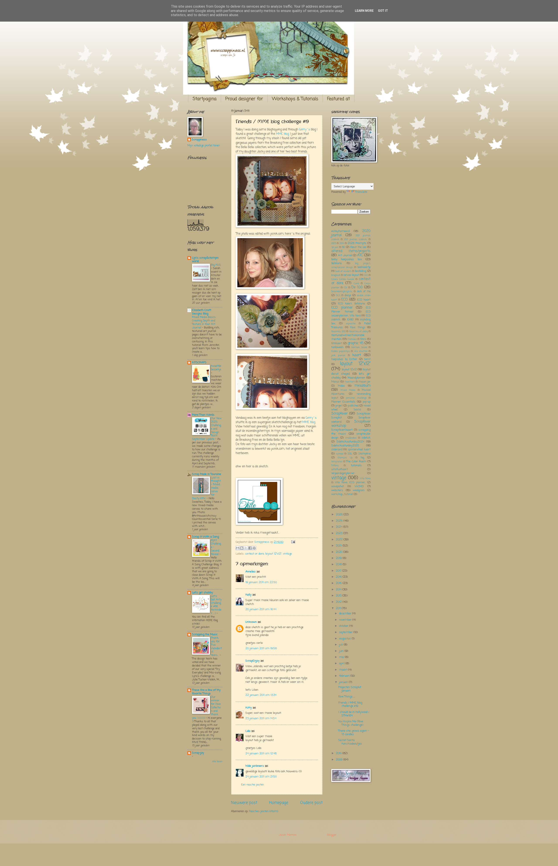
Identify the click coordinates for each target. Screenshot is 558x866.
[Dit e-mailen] (237, 548)
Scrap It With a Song (205, 537)
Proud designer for (244, 99)
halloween (337, 347)
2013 (339, 596)
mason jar (365, 382)
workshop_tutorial (342, 494)
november (345, 620)
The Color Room (356, 461)
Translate (361, 192)
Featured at (338, 99)
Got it (383, 10)
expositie (351, 323)
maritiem (350, 382)
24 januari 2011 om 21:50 (261, 777)
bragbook (335, 275)
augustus (345, 639)
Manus (335, 382)
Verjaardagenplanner (343, 473)
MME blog (282, 134)
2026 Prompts (357, 243)
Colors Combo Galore (342, 279)
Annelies (250, 572)
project (339, 406)
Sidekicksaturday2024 (350, 442)
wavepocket (337, 487)
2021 (339, 546)
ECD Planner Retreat (351, 310)
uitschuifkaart (339, 469)
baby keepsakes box (346, 259)
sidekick (366, 438)
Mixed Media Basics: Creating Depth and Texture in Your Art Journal (204, 322)
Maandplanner (356, 378)
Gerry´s (304, 129)
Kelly (248, 595)
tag (362, 458)
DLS (338, 295)
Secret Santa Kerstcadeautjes (350, 742)
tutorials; (356, 465)
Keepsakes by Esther (344, 359)
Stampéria (364, 454)
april (342, 663)
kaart (356, 355)
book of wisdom (343, 271)
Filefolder (352, 339)
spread (339, 454)
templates (336, 461)
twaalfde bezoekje (216, 368)
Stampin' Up (345, 457)
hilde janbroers (254, 766)
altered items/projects (351, 251)
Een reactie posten (252, 785)
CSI (345, 287)
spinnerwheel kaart (359, 450)
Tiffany (335, 465)
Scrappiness (199, 140)
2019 (339, 558)
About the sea (358, 247)
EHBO (350, 320)
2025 (340, 521)
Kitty (248, 708)
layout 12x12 (349, 369)
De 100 (357, 287)
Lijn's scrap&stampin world (205, 259)
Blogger (332, 835)
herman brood (359, 347)
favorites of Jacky (358, 331)
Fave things (357, 328)
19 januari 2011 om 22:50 (261, 582)
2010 (339, 753)
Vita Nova (365, 478)
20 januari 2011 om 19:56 (261, 648)
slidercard (336, 450)
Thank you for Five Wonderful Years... (216, 647)
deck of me (364, 292)
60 (343, 247)
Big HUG (216, 265)
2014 (339, 590)
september (346, 632)
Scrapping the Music (205, 634)
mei (342, 657)
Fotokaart (336, 343)
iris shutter (360, 351)
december (345, 613)
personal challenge (356, 398)
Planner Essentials (343, 402)
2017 (339, 571)
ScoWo (357, 410)
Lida (247, 731)
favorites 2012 (338, 331)
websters (337, 490)
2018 (339, 564)
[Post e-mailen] (292, 542)
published (353, 406)
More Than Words (203, 415)
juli (341, 645)
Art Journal (345, 256)
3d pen (334, 247)
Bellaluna (336, 263)
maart (343, 670)
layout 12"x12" (273, 554)
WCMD (359, 486)
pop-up (367, 402)
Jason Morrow (287, 835)
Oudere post (311, 803)
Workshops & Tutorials (295, 99)
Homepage (278, 803)
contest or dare (254, 554)
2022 (340, 540)
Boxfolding (360, 271)
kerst (367, 359)
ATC (360, 255)
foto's (363, 339)
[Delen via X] (246, 548)
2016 (339, 577)
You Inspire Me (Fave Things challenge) (350, 723)
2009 (339, 760)
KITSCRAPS (199, 362)
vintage (287, 554)
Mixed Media (348, 390)
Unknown (251, 622)
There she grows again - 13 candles (353, 732)
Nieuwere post (244, 803)
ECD (344, 299)
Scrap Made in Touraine (206, 474)
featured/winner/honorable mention (347, 337)
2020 (339, 552)
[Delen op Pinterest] (254, 548)
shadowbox (351, 438)
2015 (339, 583)
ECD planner (342, 307)
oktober (344, 626)
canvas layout (351, 275)
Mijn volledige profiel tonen (203, 145)
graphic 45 (356, 343)
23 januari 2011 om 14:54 (260, 718)
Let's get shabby (202, 593)
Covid (356, 283)
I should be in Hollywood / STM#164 (353, 713)
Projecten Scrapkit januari (349, 689)
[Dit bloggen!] (242, 548)
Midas (341, 386)
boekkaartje (364, 267)
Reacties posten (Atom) (263, 811)
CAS (366, 275)
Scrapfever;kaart (341, 430)
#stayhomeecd (340, 231)
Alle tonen (217, 761)
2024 (342, 243)
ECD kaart (364, 300)
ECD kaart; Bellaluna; (351, 304)
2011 (339, 608)
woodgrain (358, 490)
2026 (340, 514)
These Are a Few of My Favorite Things (206, 692)
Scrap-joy (198, 753)
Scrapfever (339, 413)
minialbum (363, 385)
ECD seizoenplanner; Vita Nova (351, 314)
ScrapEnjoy (252, 661)
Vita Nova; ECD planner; (350, 483)
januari (344, 682)
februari (344, 676)
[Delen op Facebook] (250, 548)
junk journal (338, 355)
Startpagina (204, 99)
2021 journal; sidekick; (355, 239)
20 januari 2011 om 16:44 (260, 609)
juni (342, 651)
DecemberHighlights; (341, 291)
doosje (348, 295)
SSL (350, 454)
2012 (339, 602)
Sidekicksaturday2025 (345, 446)
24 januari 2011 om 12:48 (261, 754)
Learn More (364, 10)
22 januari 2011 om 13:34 (260, 695)
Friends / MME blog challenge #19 (350, 704)
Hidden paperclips (340, 351)
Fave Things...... (346, 697)
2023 (333, 243)
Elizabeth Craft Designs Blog (201, 312)
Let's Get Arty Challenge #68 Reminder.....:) (216, 605)
